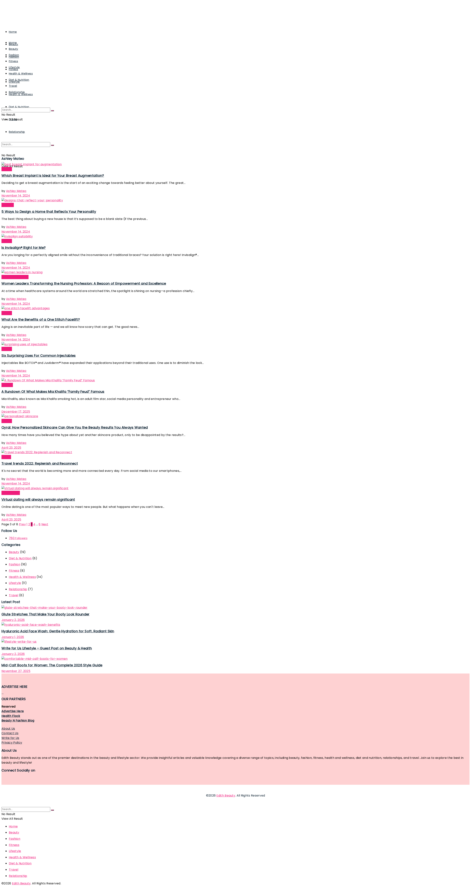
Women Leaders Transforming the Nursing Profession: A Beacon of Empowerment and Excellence (83, 283)
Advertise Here (12, 711)
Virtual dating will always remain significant (38, 499)
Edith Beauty (225, 795)
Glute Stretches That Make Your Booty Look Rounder (45, 614)
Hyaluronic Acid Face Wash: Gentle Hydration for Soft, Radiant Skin (57, 631)
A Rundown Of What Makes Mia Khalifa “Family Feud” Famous (53, 391)
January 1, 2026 (12, 637)
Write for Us (10, 738)
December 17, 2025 (15, 411)
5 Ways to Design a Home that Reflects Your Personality (48, 211)
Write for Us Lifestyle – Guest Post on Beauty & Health (46, 648)
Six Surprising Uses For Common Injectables (38, 355)
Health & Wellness (21, 73)
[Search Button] (52, 145)
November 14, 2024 (15, 195)
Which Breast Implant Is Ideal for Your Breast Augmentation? (52, 175)
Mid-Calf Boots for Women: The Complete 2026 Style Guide (51, 665)
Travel (13, 86)
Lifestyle (14, 67)
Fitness (13, 61)
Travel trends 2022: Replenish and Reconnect (39, 463)
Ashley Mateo (16, 191)
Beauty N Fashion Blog (17, 720)
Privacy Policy (11, 742)
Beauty (13, 49)
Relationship (17, 132)
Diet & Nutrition (19, 80)
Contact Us (9, 733)
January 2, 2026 (13, 620)
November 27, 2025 (15, 671)
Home (13, 32)
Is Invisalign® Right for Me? (23, 247)
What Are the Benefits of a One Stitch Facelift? (40, 319)
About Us (8, 728)
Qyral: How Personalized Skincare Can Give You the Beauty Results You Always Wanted (74, 427)
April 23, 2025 (11, 448)
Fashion (14, 55)
